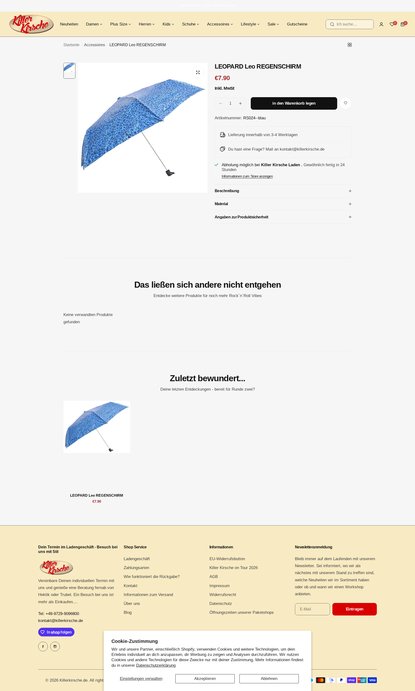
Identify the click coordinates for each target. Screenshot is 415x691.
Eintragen (354, 609)
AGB (213, 576)
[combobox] (350, 24)
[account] (381, 24)
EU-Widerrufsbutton (227, 559)
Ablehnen (269, 678)
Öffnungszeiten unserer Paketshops (241, 612)
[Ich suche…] (332, 24)
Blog (128, 612)
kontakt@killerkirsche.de (60, 620)
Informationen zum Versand (148, 594)
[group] (143, 149)
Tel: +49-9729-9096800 (58, 613)
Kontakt (130, 585)
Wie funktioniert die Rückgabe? (152, 576)
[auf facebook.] (43, 646)
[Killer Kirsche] (31, 24)
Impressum (219, 585)
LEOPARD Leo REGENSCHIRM (96, 495)
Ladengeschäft (137, 559)
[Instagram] (55, 646)
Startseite (71, 45)
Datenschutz (220, 603)
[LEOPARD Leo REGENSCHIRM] (96, 445)
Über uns (132, 603)
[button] (142, 5)
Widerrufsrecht (222, 594)
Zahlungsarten (136, 567)
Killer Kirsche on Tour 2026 (233, 567)
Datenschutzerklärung (156, 665)
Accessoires (94, 45)
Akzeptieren (205, 678)
